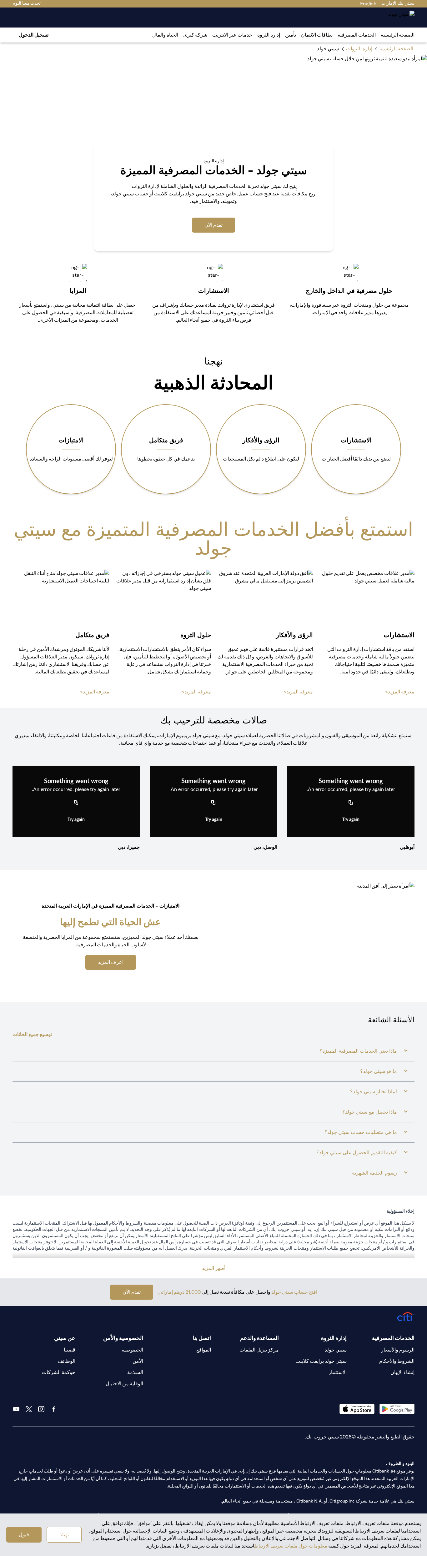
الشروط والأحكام (396, 1361)
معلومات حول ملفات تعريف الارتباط (290, 1546)
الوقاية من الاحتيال (124, 1384)
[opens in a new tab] (396, 1409)
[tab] (357, 35)
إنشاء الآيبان (402, 1372)
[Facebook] (54, 1409)
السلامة (135, 1372)
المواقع (203, 1350)
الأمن (138, 1361)
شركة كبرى (195, 35)
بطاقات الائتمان (317, 35)
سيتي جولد (336, 1350)
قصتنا (69, 1350)
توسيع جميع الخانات (32, 1034)
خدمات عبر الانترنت (232, 35)
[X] (29, 1409)
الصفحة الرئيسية (397, 35)
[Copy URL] (351, 803)
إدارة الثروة (268, 35)
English (368, 4)
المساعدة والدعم (259, 1338)
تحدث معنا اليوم (27, 3)
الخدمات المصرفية (357, 35)
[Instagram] (41, 1409)
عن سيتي (64, 1338)
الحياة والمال (165, 35)
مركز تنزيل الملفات (259, 1350)
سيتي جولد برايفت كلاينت (321, 1361)
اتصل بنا (202, 1338)
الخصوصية (132, 1350)
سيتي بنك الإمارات (397, 3)
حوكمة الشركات (58, 1372)
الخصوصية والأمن (123, 1338)
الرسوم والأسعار (397, 1350)
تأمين (290, 35)
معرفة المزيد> (399, 692)
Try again (350, 820)
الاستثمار (338, 1372)
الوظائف (66, 1361)
